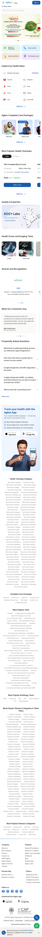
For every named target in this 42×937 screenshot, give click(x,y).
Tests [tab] (7, 156)
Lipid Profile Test (28, 660)
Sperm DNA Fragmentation (21, 678)
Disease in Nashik (12, 786)
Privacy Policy (9, 920)
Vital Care (6, 597)
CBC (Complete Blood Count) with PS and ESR (21, 658)
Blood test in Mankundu (14, 542)
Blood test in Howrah (29, 514)
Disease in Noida (13, 791)
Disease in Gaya (13, 739)
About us (5, 848)
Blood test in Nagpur (12, 552)
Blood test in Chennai (29, 497)
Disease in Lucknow (14, 769)
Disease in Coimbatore (14, 732)
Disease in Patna (28, 794)
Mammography (23, 701)
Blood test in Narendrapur (28, 552)
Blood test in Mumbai (29, 547)
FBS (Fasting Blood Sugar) (27, 621)
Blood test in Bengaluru (12, 492)
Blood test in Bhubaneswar (29, 492)
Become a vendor (8, 877)
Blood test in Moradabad (13, 547)
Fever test (6, 829)
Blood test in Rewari (28, 569)
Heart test (27, 827)
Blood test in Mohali (29, 544)
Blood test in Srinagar (28, 577)
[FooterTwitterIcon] (21, 891)
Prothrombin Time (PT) (28, 638)
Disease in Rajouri (27, 799)
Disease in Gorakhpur (26, 741)
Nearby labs (29, 861)
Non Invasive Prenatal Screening (21, 680)
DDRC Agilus (6, 858)
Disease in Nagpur (12, 784)
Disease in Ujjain (34, 811)
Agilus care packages (32, 853)
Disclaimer (19, 920)
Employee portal (31, 874)
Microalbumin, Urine (15, 660)
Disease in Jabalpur (28, 751)
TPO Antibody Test (13, 638)
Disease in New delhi (28, 789)
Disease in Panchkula (27, 791)
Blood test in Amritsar (28, 487)
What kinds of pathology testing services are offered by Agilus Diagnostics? (19, 349)
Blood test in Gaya (12, 507)
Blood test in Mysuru (30, 549)
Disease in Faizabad (13, 736)
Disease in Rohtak (13, 804)
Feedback (28, 856)
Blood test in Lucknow (13, 537)
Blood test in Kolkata (14, 534)
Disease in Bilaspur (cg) (14, 727)
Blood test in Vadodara (28, 582)
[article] (17, 175)
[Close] (38, 932)
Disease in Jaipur (13, 754)
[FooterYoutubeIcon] (3, 891)
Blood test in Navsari (13, 557)
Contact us (5, 856)
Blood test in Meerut (29, 542)
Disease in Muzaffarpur (14, 781)
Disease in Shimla (29, 806)
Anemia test (32, 834)
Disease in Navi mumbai (27, 786)
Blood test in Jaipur (13, 522)
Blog (26, 858)
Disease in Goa (13, 741)
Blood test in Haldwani (13, 514)
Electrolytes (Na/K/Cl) (21, 663)
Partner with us (7, 874)
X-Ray (5, 698)
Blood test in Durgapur (29, 502)
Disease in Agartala (15, 714)
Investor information (33, 882)
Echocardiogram (34, 698)
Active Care (15, 597)
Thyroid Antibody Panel (15, 640)
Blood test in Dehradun (13, 502)
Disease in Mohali (28, 776)
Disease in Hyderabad (14, 749)
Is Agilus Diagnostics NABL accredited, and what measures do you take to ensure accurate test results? (20, 379)
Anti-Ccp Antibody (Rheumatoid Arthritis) (21, 655)
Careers (4, 866)
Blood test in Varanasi (12, 584)
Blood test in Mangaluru (29, 539)
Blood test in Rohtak (13, 572)
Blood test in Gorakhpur (27, 510)
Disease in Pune (28, 796)
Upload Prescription (32, 848)
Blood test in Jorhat (29, 527)
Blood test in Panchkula (28, 559)
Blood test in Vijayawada (29, 584)
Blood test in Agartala (14, 482)
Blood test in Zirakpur (21, 587)
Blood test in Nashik (12, 554)
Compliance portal (32, 880)
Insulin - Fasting (12, 621)
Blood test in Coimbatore (13, 500)
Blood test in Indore (13, 519)
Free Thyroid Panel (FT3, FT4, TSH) (14, 635)
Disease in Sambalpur (27, 804)
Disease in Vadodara (14, 814)
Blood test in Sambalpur (28, 572)
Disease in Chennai (29, 729)
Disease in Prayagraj (15, 796)
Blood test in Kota (28, 534)
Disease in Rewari (27, 801)
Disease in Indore (14, 751)
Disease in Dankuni (29, 732)
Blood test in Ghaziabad (28, 507)
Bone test (36, 827)
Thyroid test (7, 827)
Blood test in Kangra (28, 529)
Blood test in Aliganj (30, 485)
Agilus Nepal (6, 861)
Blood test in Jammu (12, 524)
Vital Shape (23, 600)
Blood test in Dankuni (30, 500)
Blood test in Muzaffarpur (13, 549)
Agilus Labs (29, 863)
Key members (6, 851)
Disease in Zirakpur (29, 816)
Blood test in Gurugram (13, 512)
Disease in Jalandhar (27, 754)
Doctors (4, 853)
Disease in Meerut (28, 774)
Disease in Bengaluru (12, 724)
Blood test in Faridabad (29, 505)
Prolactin (10, 613)
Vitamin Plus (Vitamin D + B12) (21, 675)
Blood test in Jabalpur (28, 519)
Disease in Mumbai (29, 779)
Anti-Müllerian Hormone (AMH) (21, 685)
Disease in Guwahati (29, 744)
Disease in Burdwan (29, 727)
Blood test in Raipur (14, 567)
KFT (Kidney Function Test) (15, 643)
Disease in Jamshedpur (28, 756)
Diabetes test (17, 827)
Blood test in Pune (29, 564)
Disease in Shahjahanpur (14, 806)
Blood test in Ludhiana (29, 537)
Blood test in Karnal (14, 532)
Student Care (34, 600)
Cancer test (22, 834)
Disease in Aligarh (13, 719)
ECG (19, 698)
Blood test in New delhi (28, 557)
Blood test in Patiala (14, 562)
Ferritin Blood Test (29, 618)
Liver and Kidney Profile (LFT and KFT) (21, 665)
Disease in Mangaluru (28, 771)
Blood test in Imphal (30, 517)
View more (5, 396)
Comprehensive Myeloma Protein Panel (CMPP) (21, 688)
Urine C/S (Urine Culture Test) (21, 645)
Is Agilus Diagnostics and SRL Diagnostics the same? (19, 369)
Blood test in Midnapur (14, 544)
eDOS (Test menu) (32, 877)
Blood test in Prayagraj (14, 564)
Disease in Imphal (29, 749)
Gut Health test (34, 829)
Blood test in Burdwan (30, 495)
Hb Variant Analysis (33, 635)
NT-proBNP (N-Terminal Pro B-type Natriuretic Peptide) (21, 668)
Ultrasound (12, 698)
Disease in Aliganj (29, 717)
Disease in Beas (28, 722)
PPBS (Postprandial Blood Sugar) (17, 623)
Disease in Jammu (12, 756)
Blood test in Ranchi (14, 569)
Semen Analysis (30, 643)
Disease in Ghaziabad (27, 739)
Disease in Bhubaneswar (28, 724)
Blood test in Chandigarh (13, 497)
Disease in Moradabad (14, 779)
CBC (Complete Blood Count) (13, 650)
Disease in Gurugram (13, 744)
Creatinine (32, 623)
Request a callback (32, 851)
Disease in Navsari (13, 789)
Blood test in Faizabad (12, 505)
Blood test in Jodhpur (13, 527)
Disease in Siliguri (14, 809)
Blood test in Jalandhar (28, 522)
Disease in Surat (8, 811)
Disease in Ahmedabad (14, 717)
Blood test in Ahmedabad (14, 485)
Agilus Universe (7, 863)
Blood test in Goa (13, 510)
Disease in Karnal (14, 764)
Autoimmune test (11, 834)
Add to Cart (17, 185)
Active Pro (24, 597)
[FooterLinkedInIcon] (16, 891)
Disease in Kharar (27, 764)
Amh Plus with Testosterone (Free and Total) (21, 673)
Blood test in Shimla (30, 574)
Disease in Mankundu (14, 774)
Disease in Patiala (14, 794)
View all (19, 106)
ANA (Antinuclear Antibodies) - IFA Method (21, 633)
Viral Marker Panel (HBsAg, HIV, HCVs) (17, 683)
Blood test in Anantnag (14, 490)
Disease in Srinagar (28, 809)
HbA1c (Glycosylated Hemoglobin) (21, 626)
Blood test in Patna (28, 562)
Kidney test (15, 829)
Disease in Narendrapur (28, 784)
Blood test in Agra (28, 482)
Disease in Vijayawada (14, 816)
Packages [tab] (16, 156)
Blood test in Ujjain (12, 582)
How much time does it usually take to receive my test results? (18, 359)
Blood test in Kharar (28, 532)
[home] (12, 2)
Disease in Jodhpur (14, 759)
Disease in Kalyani (14, 761)
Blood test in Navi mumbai (28, 554)
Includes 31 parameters (22, 172)
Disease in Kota (28, 766)
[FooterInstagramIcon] (7, 891)
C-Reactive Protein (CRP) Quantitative (17, 670)
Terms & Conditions (31, 920)
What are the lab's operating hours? (17, 390)
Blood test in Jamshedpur (28, 524)
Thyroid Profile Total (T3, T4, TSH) (21, 653)
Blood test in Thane (28, 579)
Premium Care (34, 597)
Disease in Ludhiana (28, 769)
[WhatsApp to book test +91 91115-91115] (37, 926)
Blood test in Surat (13, 579)
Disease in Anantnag (15, 722)
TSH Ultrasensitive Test (21, 631)
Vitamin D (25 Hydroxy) (31, 650)
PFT (15, 701)
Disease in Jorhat (28, 759)
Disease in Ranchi (14, 801)
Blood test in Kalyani (14, 529)
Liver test (24, 829)
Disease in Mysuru (29, 781)
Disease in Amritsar (28, 719)
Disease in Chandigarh (14, 729)
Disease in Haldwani (14, 746)
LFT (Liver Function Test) (14, 618)
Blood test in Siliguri (13, 577)
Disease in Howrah (28, 746)
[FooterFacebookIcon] (12, 891)
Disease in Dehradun (13, 734)
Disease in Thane (21, 811)
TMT (25, 698)
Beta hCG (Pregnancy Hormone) (21, 616)
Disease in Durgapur (28, 734)
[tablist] (11, 156)
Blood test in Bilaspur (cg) (13, 495)
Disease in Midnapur (14, 776)
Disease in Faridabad (28, 736)
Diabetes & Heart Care (11, 600)
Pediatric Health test (28, 832)
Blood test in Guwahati (29, 512)
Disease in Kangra (27, 761)
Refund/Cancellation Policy (21, 924)
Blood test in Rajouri (28, 567)
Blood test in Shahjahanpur (14, 574)
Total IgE (34, 683)
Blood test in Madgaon (12, 539)
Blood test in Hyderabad (14, 517)
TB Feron (33, 670)
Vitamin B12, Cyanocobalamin (21, 648)
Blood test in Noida (13, 559)
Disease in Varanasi (29, 814)
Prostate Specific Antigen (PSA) (25, 613)
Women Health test (13, 832)
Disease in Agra (28, 714)
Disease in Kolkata (15, 766)
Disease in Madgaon (13, 771)
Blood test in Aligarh (13, 487)
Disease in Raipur (14, 799)
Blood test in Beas (29, 490)
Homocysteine (29, 640)
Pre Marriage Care (21, 602)
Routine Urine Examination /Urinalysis (21, 628)
